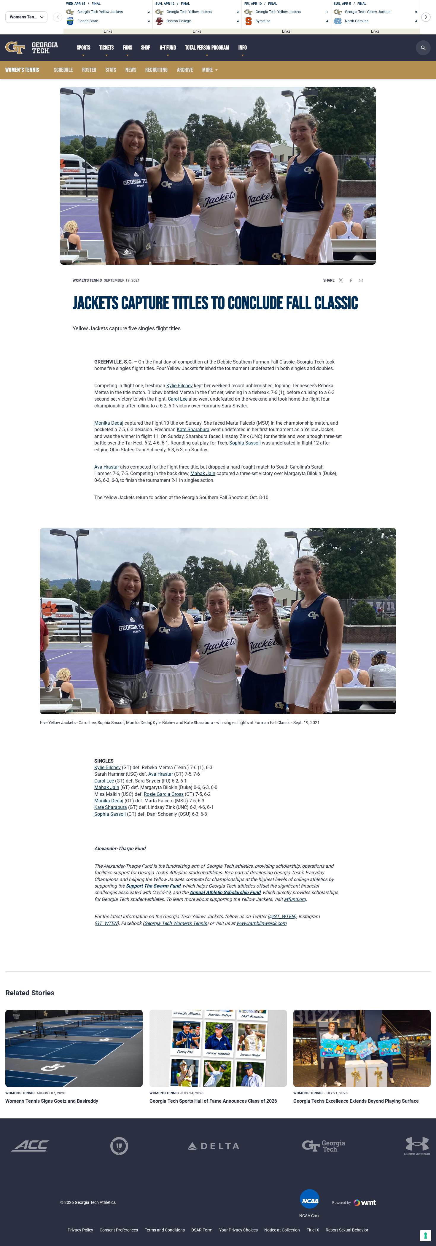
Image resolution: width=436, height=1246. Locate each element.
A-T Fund (168, 47)
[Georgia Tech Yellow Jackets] (31, 48)
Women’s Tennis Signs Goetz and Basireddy (51, 1101)
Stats (111, 70)
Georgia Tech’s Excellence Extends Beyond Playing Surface (356, 1101)
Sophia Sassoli (245, 443)
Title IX (313, 1230)
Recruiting (156, 70)
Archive (185, 70)
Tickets (106, 47)
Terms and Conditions (165, 1230)
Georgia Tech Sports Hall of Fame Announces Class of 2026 (213, 1101)
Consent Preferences (119, 1230)
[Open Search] (423, 47)
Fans (127, 47)
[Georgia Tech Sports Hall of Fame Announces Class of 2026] (218, 1048)
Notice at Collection (282, 1230)
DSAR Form (201, 1230)
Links (108, 31)
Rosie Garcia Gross (164, 794)
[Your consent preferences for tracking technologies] (425, 1235)
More (207, 70)
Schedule (63, 70)
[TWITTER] (340, 280)
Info (242, 47)
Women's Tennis (87, 280)
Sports (83, 47)
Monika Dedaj (108, 423)
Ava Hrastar (106, 467)
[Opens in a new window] (30, 1146)
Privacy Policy (80, 1230)
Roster (89, 70)
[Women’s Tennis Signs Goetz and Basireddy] (74, 1048)
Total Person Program (207, 47)
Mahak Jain (202, 473)
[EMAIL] (361, 280)
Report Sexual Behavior (347, 1230)
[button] (426, 17)
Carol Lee (177, 399)
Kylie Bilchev (179, 385)
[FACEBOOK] (351, 280)
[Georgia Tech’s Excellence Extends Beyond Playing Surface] (362, 1048)
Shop (145, 47)
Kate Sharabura (193, 429)
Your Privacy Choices (238, 1230)
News (130, 70)
